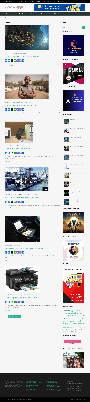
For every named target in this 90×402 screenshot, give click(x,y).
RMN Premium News (30, 389)
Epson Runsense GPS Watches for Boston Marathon (21, 105)
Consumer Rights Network (52, 382)
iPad (83, 319)
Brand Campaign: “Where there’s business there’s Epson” (22, 197)
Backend (16, 294)
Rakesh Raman (80, 324)
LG (68, 321)
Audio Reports (49, 384)
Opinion (64, 13)
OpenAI (69, 324)
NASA (79, 323)
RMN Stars (28, 386)
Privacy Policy (61, 1)
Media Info (32, 1)
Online (66, 324)
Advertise (38, 1)
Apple (74, 311)
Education (64, 316)
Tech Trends (56, 13)
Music (68, 323)
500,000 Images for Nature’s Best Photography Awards (22, 56)
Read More (7, 69)
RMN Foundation (29, 390)
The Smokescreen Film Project (53, 386)
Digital (82, 313)
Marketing (72, 321)
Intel (73, 319)
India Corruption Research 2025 (53, 390)
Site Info (26, 1)
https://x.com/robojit (82, 1)
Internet (77, 319)
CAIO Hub (49, 1)
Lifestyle (20, 53)
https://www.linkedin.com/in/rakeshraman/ (84, 1)
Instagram (70, 319)
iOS (81, 319)
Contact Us (48, 392)
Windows (67, 331)
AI (63, 311)
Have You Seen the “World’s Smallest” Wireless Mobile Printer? (24, 248)
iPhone (64, 321)
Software (64, 329)
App (71, 311)
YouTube (73, 331)
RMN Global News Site (31, 381)
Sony (67, 329)
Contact (55, 1)
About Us (21, 1)
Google (78, 316)
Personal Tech (34, 13)
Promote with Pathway (51, 385)
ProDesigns (82, 399)
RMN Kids (28, 384)
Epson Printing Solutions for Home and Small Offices (21, 298)
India (65, 318)
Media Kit (44, 1)
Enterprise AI (13, 13)
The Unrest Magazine (51, 381)
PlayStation (74, 324)
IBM (83, 316)
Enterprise (21, 294)
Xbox (70, 331)
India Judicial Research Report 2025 (54, 389)
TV (75, 329)
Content (77, 313)
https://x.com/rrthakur (80, 1)
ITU (67, 321)
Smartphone (71, 327)
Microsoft (77, 321)
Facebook (71, 315)
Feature (15, 53)
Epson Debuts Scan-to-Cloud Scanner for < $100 (20, 149)
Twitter (79, 329)
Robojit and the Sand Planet (32, 385)
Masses (24, 53)
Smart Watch (27, 102)
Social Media (80, 327)
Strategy (33, 194)
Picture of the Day (50, 388)
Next (17, 316)
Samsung (65, 327)
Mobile (65, 323)
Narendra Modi (73, 323)
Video (36, 194)
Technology (71, 329)
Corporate (16, 194)
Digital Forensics (45, 13)
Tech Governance (23, 13)
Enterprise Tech (22, 194)
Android (67, 311)
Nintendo (82, 323)
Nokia (64, 324)
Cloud (73, 313)
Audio (70, 13)
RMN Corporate (29, 388)
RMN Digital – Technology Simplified (34, 382)
